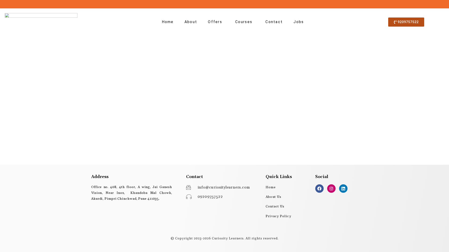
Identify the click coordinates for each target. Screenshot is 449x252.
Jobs (298, 22)
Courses (243, 22)
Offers (215, 22)
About (191, 22)
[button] (216, 22)
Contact (274, 22)
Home (168, 22)
